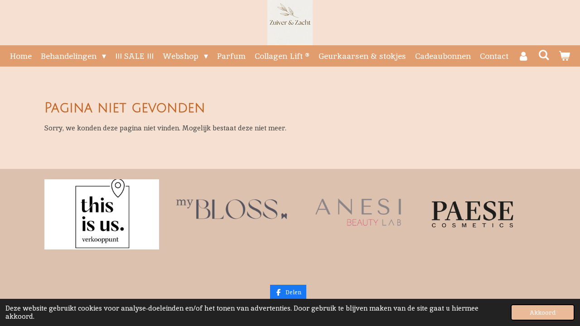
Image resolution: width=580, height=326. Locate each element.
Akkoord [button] (543, 312)
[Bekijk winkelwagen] (564, 56)
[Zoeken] (544, 55)
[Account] (523, 56)
